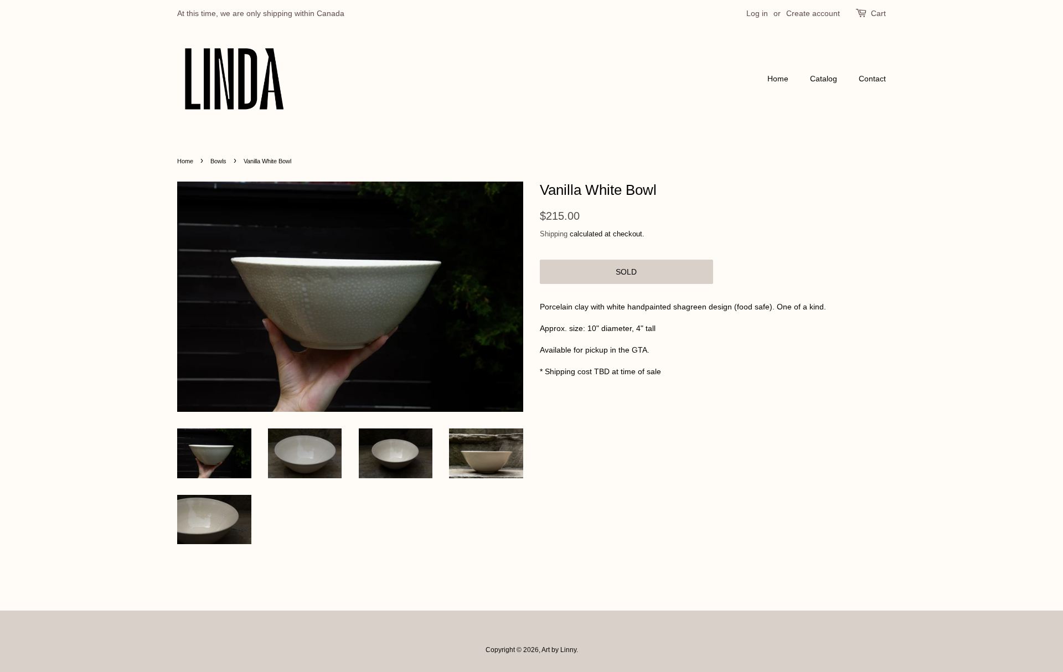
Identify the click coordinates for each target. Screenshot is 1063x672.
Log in (757, 13)
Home (777, 78)
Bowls (218, 161)
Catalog (823, 78)
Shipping (553, 234)
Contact (872, 78)
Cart (878, 13)
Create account (813, 13)
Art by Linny (558, 650)
